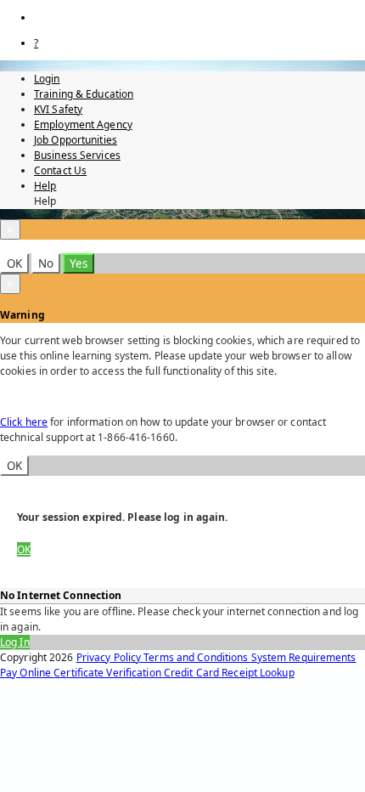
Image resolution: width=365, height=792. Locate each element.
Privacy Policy (110, 657)
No (45, 263)
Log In (15, 642)
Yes (78, 263)
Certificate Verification (108, 672)
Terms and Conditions (196, 657)
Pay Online (26, 672)
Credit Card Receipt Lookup (229, 672)
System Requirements (304, 657)
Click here (24, 422)
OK (14, 263)
